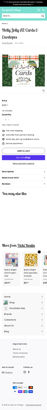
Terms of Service (20, 353)
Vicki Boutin (7, 43)
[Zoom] (44, 90)
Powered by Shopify (33, 405)
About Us (17, 349)
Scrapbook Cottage (11, 10)
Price (4, 100)
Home (4, 23)
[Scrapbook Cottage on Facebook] (29, 372)
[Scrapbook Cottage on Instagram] (25, 372)
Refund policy (19, 357)
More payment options (23, 163)
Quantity (6, 114)
